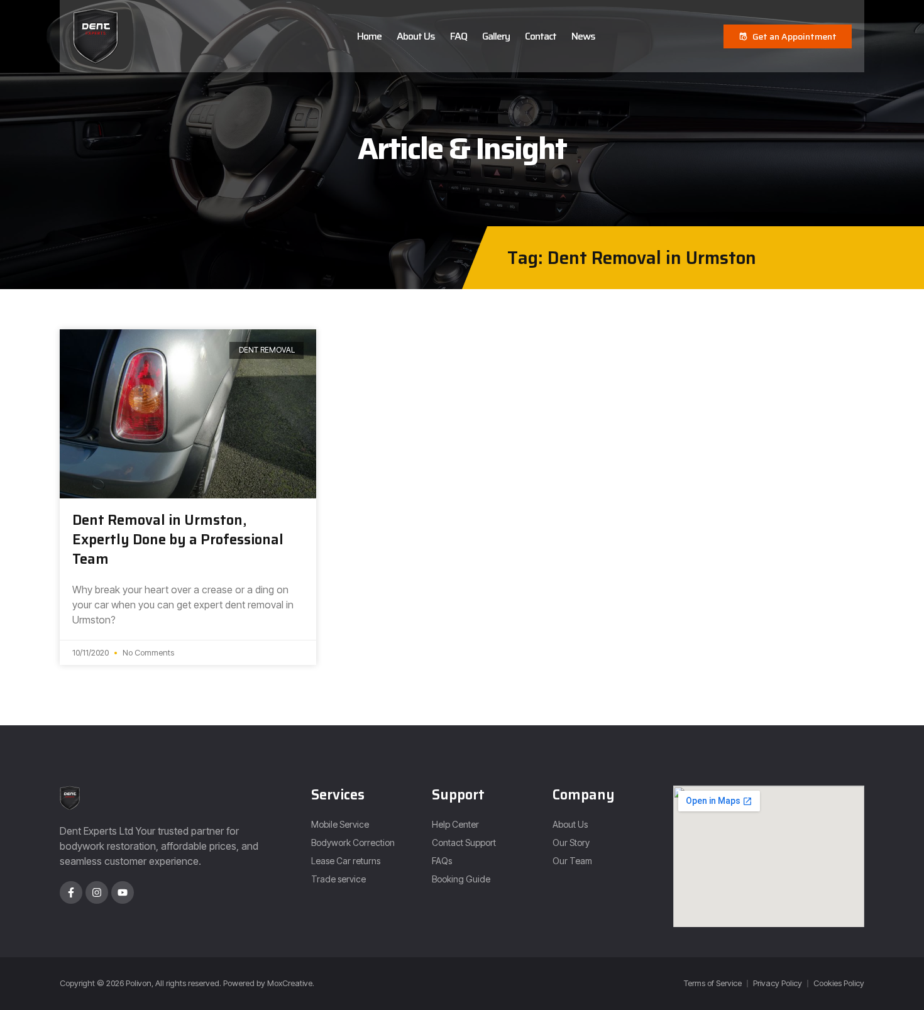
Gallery (496, 36)
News (583, 36)
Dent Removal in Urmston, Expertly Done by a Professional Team (177, 539)
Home (369, 36)
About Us (416, 36)
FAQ (458, 36)
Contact (540, 36)
